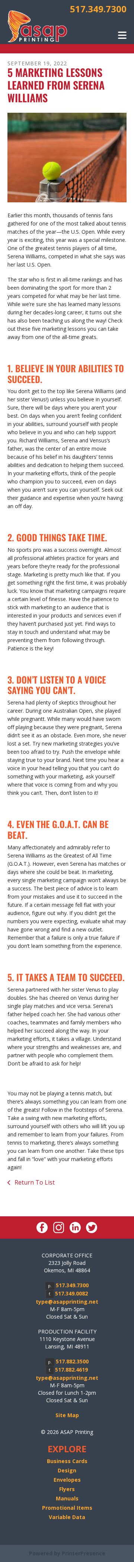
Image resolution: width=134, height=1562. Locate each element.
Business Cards (67, 1461)
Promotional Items (67, 1507)
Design (67, 1470)
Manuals (67, 1498)
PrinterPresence (83, 1553)
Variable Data (67, 1517)
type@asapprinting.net (67, 1301)
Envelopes (67, 1479)
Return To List (34, 1182)
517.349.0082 (71, 1293)
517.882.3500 (72, 1361)
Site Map (67, 1415)
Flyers (67, 1489)
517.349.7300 (98, 9)
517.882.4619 (71, 1369)
